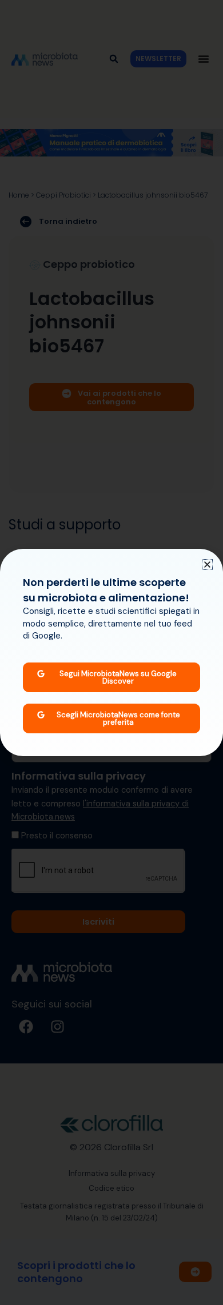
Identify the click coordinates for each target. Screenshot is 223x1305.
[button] (207, 564)
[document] (111, 652)
